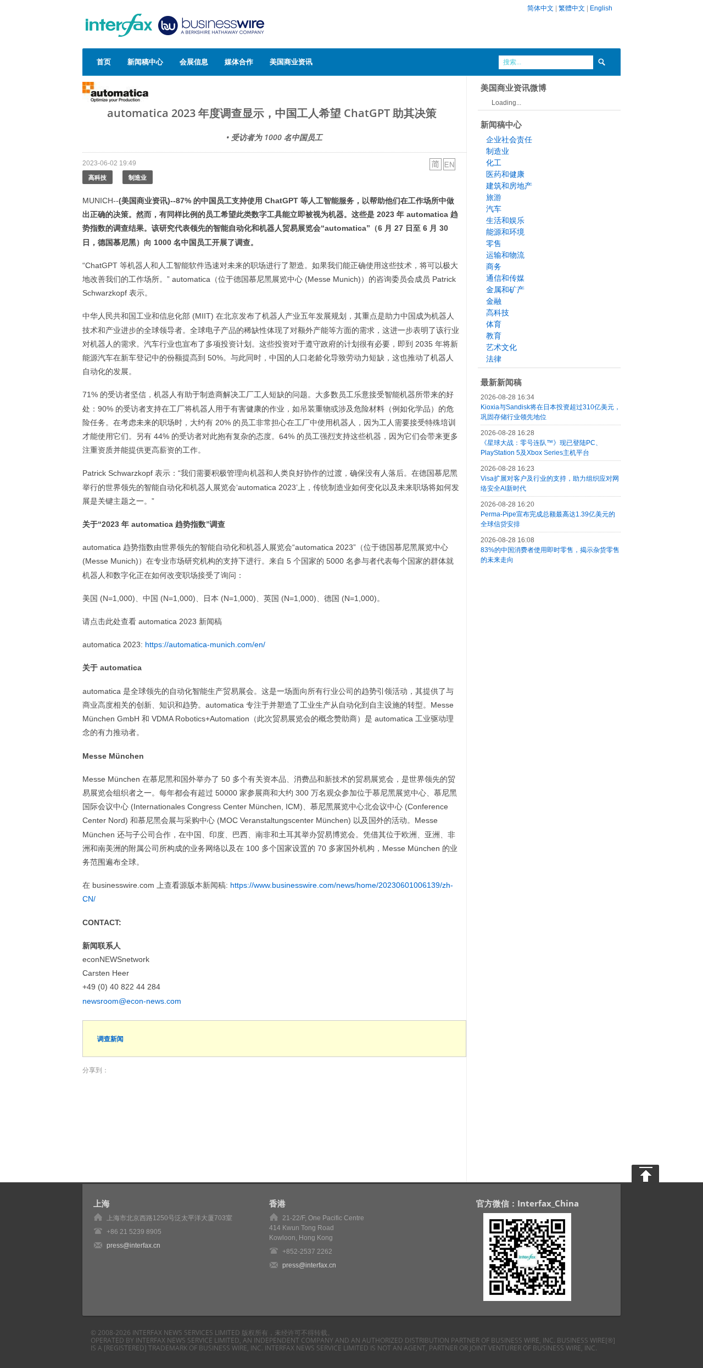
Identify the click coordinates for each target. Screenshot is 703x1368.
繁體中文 (572, 8)
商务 (493, 266)
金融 (493, 301)
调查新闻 (110, 1038)
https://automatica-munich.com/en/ (205, 644)
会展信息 (194, 61)
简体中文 (540, 8)
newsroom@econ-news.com (131, 1001)
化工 (493, 162)
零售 (493, 243)
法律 (493, 358)
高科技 (97, 177)
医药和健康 (505, 174)
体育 (493, 324)
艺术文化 (501, 347)
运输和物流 (505, 255)
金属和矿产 (505, 289)
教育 (493, 335)
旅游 (493, 197)
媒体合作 (239, 61)
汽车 (493, 208)
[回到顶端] (645, 1173)
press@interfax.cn (133, 1245)
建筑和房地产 (509, 185)
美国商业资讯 (291, 61)
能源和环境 (505, 231)
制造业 (138, 177)
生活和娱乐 (505, 220)
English (601, 8)
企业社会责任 (509, 139)
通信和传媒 (505, 278)
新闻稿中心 (145, 61)
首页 (104, 61)
